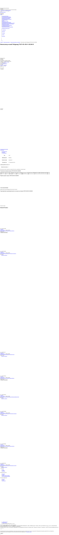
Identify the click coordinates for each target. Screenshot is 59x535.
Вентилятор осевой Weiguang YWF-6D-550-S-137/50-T (8, 465)
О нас (3, 469)
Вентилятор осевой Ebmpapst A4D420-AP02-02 (7, 378)
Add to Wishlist (2, 252)
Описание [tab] (3, 152)
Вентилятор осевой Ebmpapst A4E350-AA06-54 (7, 446)
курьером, (1, 65)
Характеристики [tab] (4, 151)
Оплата (3, 474)
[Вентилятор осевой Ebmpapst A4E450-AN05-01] (9, 227)
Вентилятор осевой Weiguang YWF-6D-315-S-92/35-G (8, 253)
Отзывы (3, 470)
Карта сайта (4, 480)
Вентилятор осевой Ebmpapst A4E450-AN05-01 (7, 230)
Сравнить (1, 229)
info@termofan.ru (8, 10)
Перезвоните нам (2, 12)
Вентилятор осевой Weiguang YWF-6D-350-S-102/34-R (8, 413)
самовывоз (5, 65)
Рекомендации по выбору (6, 475)
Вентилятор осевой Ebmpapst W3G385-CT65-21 (7, 354)
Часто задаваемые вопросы (6, 476)
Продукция (2, 13)
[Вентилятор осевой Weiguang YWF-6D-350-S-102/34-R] (5, 410)
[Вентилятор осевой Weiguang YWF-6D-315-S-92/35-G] (9, 250)
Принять (2, 533)
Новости (3, 479)
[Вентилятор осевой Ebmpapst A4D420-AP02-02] (10, 375)
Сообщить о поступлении (4, 232)
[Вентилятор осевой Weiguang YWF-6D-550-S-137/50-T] (7, 462)
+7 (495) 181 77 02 (3, 10)
